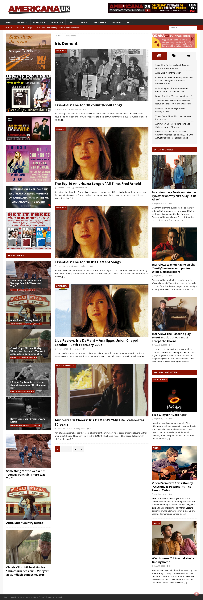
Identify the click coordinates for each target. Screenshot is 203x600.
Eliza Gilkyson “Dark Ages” (169, 415)
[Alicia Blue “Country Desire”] (28, 312)
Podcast (116, 22)
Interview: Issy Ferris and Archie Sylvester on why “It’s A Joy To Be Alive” (174, 195)
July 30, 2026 (62, 109)
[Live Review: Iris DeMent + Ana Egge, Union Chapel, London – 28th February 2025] (101, 310)
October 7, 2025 (160, 494)
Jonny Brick (76, 349)
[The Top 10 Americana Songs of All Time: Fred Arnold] (101, 153)
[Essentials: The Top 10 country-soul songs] (101, 75)
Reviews (21, 22)
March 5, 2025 (62, 349)
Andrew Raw (76, 109)
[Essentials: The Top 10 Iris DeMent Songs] (101, 232)
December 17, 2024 (64, 428)
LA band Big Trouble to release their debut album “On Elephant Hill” (28, 385)
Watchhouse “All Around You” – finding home (173, 560)
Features (38, 22)
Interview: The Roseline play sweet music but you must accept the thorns (171, 337)
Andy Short (80, 428)
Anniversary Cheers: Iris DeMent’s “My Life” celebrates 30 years (99, 422)
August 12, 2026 (160, 345)
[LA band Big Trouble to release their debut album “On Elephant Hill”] (28, 379)
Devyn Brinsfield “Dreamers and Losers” (28, 420)
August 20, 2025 (160, 418)
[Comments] (188, 56)
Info (128, 22)
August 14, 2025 (63, 266)
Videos (71, 22)
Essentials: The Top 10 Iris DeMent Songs (88, 262)
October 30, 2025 (64, 187)
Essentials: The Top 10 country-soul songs (88, 105)
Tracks (84, 22)
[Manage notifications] (196, 594)
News (8, 22)
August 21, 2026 (25, 290)
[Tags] (174, 56)
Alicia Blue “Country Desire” (25, 320)
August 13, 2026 (160, 275)
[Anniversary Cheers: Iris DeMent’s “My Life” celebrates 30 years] (101, 390)
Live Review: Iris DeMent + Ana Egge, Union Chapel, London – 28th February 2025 (97, 342)
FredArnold (79, 187)
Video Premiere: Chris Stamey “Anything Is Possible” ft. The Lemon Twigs (172, 486)
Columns (99, 22)
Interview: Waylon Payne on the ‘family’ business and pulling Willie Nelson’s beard (173, 268)
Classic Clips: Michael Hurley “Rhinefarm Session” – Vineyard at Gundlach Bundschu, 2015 (27, 351)
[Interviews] (174, 172)
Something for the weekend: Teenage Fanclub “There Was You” (26, 283)
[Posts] (159, 56)
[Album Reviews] (174, 395)
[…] (63, 119)
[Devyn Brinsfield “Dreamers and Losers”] (28, 413)
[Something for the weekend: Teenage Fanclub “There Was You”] (28, 278)
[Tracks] (174, 538)
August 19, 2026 (160, 203)
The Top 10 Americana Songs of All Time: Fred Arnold (98, 183)
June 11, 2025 (159, 566)
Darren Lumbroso (80, 266)
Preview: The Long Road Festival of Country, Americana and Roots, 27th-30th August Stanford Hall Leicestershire (174, 134)
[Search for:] (183, 27)
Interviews (57, 22)
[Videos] (174, 463)
